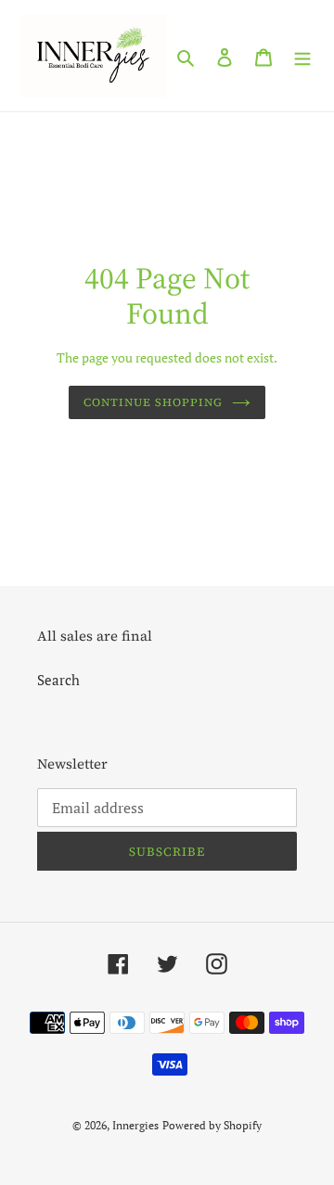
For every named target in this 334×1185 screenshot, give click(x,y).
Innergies (135, 1125)
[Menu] (302, 55)
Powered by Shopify (212, 1125)
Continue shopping (153, 402)
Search (58, 679)
